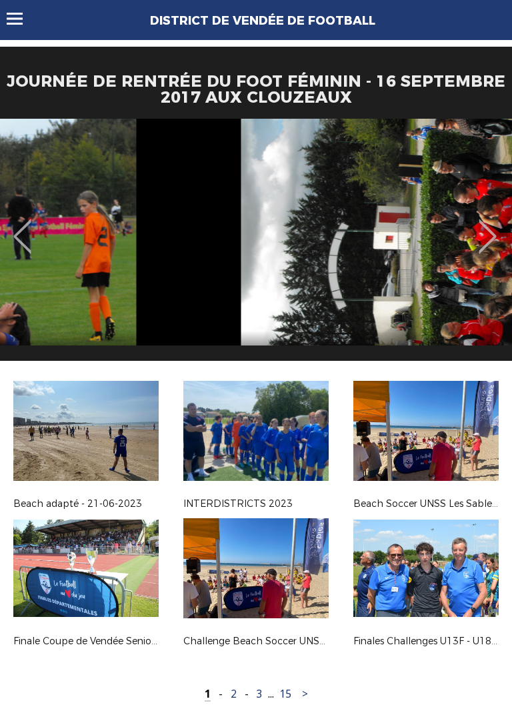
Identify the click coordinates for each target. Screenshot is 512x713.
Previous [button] (22, 227)
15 (285, 694)
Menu (21, 19)
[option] (256, 245)
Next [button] (487, 227)
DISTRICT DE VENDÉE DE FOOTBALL (262, 20)
